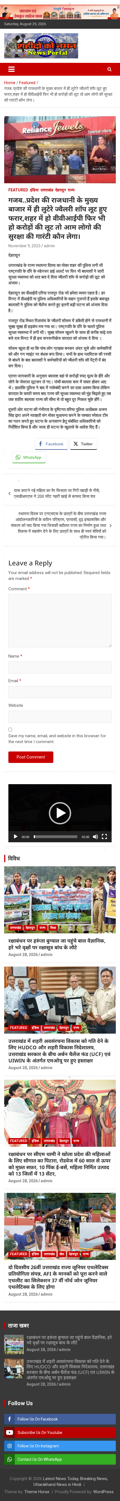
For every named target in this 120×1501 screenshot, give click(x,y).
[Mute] (95, 836)
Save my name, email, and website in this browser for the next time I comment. (57, 738)
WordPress (103, 1491)
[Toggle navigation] (11, 69)
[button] (60, 813)
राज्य (71, 190)
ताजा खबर (18, 1325)
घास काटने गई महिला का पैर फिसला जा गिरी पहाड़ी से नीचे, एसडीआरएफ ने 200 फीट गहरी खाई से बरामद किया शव (57, 493)
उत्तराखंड (46, 190)
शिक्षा (53, 928)
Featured (18, 190)
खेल (61, 1254)
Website (15, 705)
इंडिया (34, 190)
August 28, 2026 (23, 954)
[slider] (55, 836)
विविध (14, 858)
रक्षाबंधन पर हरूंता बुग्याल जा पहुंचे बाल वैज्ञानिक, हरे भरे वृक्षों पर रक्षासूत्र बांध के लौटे (56, 943)
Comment (19, 588)
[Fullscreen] (104, 836)
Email (14, 680)
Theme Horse (36, 1491)
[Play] (15, 836)
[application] (60, 813)
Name (15, 656)
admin (49, 246)
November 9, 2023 (24, 246)
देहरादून (60, 190)
